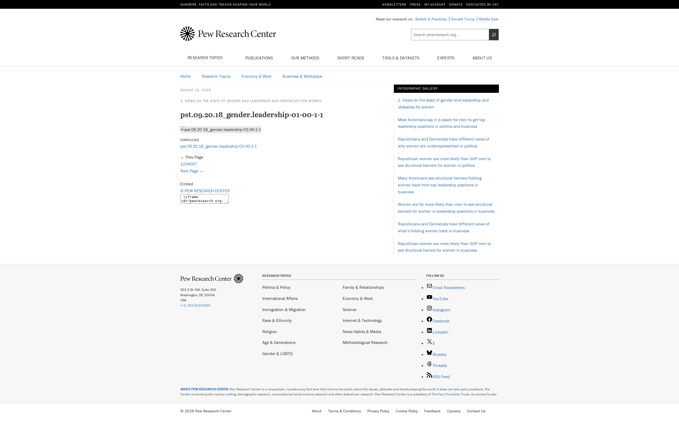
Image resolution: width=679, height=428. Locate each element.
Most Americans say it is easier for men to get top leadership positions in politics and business (441, 123)
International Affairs (280, 298)
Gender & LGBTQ (277, 353)
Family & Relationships (363, 287)
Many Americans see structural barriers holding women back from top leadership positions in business (440, 184)
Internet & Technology (362, 320)
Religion (269, 331)
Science (349, 309)
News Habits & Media (362, 331)
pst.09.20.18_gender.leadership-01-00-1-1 (218, 146)
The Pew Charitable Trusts (450, 394)
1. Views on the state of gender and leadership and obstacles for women (251, 101)
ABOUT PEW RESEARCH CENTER (204, 389)
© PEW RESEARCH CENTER (205, 190)
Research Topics (206, 57)
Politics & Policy (276, 287)
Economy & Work (358, 298)
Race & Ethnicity (277, 320)
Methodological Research (365, 342)
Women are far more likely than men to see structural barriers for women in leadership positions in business (446, 208)
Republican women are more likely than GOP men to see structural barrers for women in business (444, 247)
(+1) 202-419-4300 (195, 305)
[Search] (494, 35)
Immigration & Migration (284, 309)
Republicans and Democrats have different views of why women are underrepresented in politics (443, 142)
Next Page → (192, 170)
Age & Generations (278, 342)
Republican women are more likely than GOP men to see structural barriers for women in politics (444, 162)
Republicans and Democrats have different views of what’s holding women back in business (443, 227)
